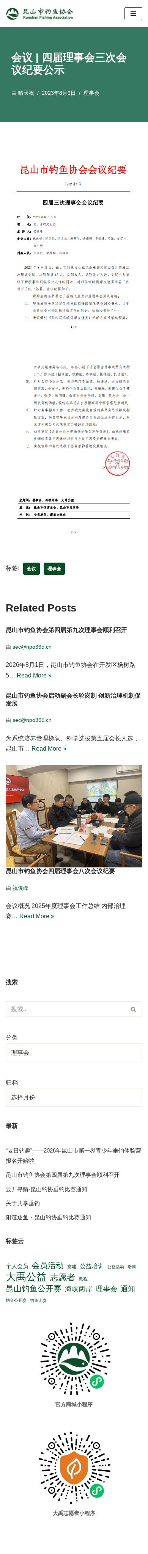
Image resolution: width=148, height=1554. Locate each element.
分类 (12, 1037)
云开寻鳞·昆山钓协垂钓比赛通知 (46, 1189)
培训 (132, 1266)
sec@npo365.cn (32, 647)
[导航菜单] (133, 13)
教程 (83, 1278)
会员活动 (48, 1265)
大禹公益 (26, 1277)
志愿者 (62, 1277)
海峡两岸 (78, 1289)
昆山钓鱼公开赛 (33, 1288)
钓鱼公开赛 (16, 1300)
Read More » (34, 675)
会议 (31, 568)
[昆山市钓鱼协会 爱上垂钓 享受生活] (42, 13)
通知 (128, 1288)
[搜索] (133, 1009)
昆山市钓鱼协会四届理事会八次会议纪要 (60, 871)
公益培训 (92, 1266)
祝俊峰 (20, 888)
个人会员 (17, 1266)
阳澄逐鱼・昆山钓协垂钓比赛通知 (48, 1217)
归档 (12, 1082)
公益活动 (115, 1266)
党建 (71, 1266)
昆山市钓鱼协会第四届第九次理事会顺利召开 (66, 630)
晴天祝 (26, 93)
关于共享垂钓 (23, 1203)
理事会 (91, 93)
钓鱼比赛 (38, 1300)
